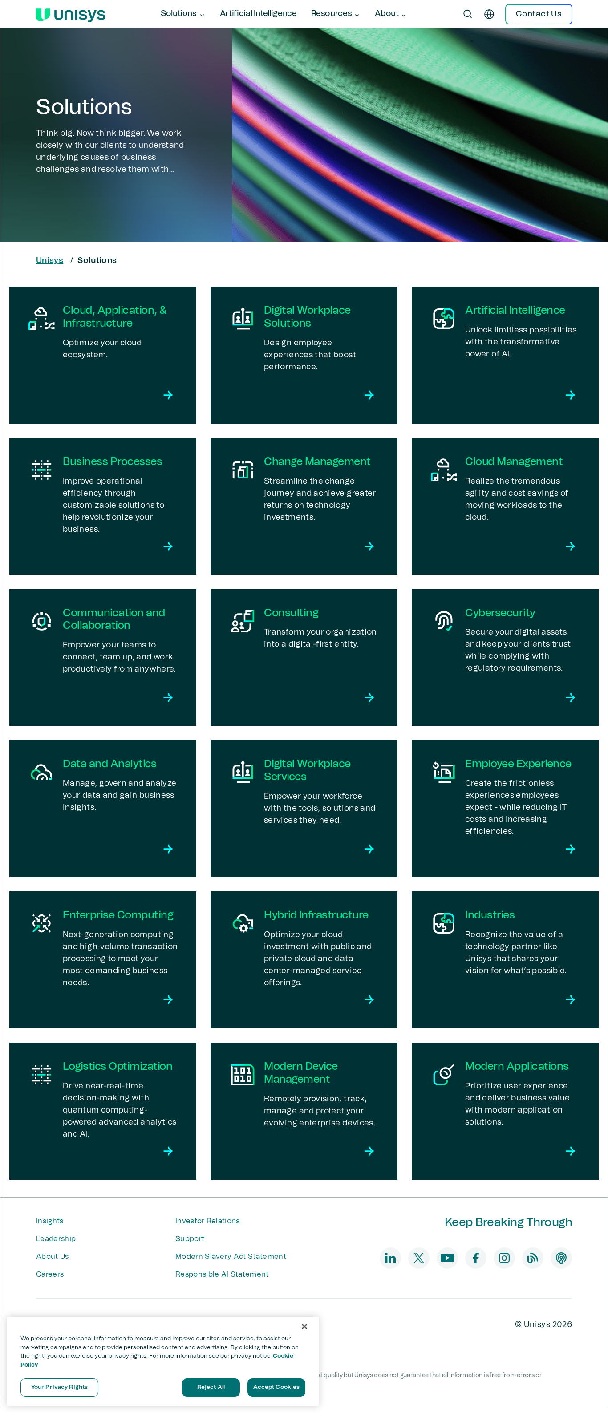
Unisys (49, 261)
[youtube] (447, 1258)
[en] (489, 14)
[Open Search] (467, 14)
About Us (52, 1256)
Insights (50, 1221)
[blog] (532, 1258)
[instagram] (504, 1258)
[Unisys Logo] (70, 14)
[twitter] (419, 1258)
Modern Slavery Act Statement (230, 1256)
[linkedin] (390, 1258)
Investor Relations (207, 1221)
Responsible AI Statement (222, 1274)
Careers (50, 1274)
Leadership (56, 1238)
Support (189, 1238)
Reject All (211, 1387)
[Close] (304, 1326)
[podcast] (561, 1258)
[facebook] (475, 1258)
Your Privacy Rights (59, 1387)
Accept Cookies (276, 1387)
